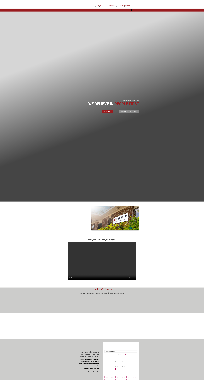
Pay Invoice (98, 5)
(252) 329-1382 (112, 5)
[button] (131, 10)
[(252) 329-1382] (112, 2)
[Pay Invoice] (98, 2)
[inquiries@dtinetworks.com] (125, 2)
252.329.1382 (93, 371)
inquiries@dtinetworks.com (125, 5)
